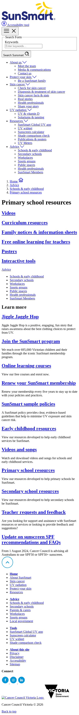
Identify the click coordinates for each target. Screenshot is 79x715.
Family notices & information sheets (39, 232)
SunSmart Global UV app (34, 124)
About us (16, 62)
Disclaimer (16, 657)
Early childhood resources (29, 428)
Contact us (24, 73)
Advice (15, 146)
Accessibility (18, 660)
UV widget (25, 128)
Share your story (28, 106)
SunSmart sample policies (28, 404)
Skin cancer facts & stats (33, 95)
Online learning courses (26, 365)
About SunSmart (20, 577)
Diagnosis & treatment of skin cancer (41, 91)
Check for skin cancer (32, 88)
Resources (17, 121)
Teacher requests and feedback (34, 512)
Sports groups (26, 161)
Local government (21, 621)
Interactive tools (18, 260)
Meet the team (27, 66)
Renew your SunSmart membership (39, 383)
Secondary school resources (30, 491)
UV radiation (18, 110)
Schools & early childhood (35, 150)
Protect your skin (21, 77)
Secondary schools (30, 154)
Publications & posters (32, 139)
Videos (8, 213)
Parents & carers (20, 610)
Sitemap (15, 664)
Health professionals (31, 102)
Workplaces (25, 157)
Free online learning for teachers (36, 241)
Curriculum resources (25, 222)
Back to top (9, 711)
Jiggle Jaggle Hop (20, 316)
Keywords (11, 42)
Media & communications (34, 69)
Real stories (25, 99)
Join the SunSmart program (31, 341)
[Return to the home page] (28, 19)
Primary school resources (26, 192)
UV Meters (25, 143)
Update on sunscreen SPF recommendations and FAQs (31, 539)
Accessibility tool (17, 25)
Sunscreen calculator (31, 132)
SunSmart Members (30, 172)
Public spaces (26, 165)
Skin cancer (18, 84)
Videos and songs (19, 449)
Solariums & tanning (31, 117)
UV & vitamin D (29, 113)
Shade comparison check (34, 135)
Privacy (14, 653)
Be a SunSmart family (32, 80)
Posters (9, 251)
